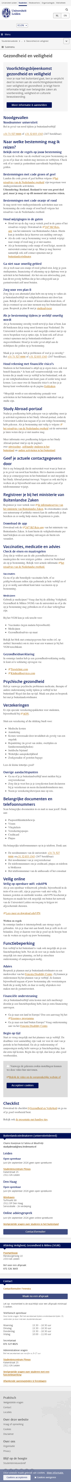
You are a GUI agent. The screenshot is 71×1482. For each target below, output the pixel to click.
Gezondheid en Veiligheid (43, 1108)
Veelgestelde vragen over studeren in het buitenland (31, 1224)
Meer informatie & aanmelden (29, 105)
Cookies (7, 1429)
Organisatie (9, 1446)
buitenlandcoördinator (19, 256)
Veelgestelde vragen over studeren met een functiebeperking (26, 1373)
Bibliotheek (61, 3)
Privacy (7, 1451)
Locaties (7, 1412)
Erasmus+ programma (22, 1018)
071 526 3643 (10, 1268)
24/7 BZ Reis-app (34, 527)
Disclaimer (8, 1434)
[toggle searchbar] (66, 9)
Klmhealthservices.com (23, 673)
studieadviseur (44, 308)
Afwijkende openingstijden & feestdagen (24, 1381)
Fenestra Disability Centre (38, 974)
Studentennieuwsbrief (14, 1463)
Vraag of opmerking (13, 1424)
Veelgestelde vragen (13, 1402)
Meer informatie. (55, 1472)
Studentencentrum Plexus (17, 1169)
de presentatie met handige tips (32, 1119)
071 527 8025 (10, 1344)
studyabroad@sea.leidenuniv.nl (19, 1146)
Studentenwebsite (10, 41)
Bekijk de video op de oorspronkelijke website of (35, 1077)
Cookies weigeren (46, 1477)
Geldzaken (49, 386)
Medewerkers (34, 3)
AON (26, 713)
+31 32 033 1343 (34, 133)
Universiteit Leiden (9, 3)
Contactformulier (36, 1231)
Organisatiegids (48, 3)
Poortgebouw (10, 1253)
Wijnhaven (9, 1197)
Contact (7, 1407)
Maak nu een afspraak (35, 1296)
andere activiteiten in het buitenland (36, 450)
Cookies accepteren (17, 1477)
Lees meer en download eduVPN (23, 913)
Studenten (23, 3)
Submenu (10, 47)
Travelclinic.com (19, 669)
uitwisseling (14, 446)
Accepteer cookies (23, 1085)
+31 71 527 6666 (12, 133)
